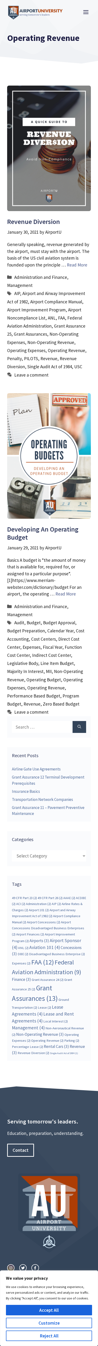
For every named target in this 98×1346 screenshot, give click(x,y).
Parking (71, 1040)
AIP (17, 293)
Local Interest (55, 1021)
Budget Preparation (26, 631)
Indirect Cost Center (51, 655)
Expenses (31, 647)
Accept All (49, 1310)
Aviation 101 (44, 947)
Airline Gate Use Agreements (36, 769)
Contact (21, 1150)
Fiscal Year (52, 647)
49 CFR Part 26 (50, 898)
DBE (23, 954)
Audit (19, 622)
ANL (52, 318)
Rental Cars (56, 1046)
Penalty (14, 358)
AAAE (69, 898)
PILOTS (31, 358)
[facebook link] (35, 1268)
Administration (38, 904)
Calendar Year (60, 631)
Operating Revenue (66, 350)
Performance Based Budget (33, 696)
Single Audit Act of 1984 (49, 366)
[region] (49, 1308)
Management (20, 285)
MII (49, 671)
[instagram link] (11, 1268)
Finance (21, 979)
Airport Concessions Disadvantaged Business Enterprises (48, 928)
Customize (49, 1323)
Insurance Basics (26, 791)
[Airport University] (37, 12)
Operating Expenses (26, 350)
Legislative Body (22, 663)
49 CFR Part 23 (24, 898)
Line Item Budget (57, 663)
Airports (39, 940)
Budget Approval (59, 622)
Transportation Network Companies (42, 799)
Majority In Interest (25, 671)
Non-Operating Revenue (50, 342)
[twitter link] (23, 1268)
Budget (34, 622)
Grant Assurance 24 (48, 980)
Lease (44, 1007)
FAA (61, 318)
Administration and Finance (40, 277)
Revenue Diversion (33, 221)
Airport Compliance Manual (56, 302)
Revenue (48, 358)
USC (78, 366)
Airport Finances (30, 934)
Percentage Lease (27, 1047)
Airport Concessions (43, 922)
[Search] (79, 727)
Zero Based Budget (61, 704)
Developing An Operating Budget (42, 533)
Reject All (49, 1336)
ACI (20, 904)
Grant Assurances (30, 334)
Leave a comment (31, 375)
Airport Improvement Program (36, 310)
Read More (77, 265)
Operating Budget (43, 680)
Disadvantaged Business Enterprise (57, 954)
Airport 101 (39, 910)
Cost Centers (43, 639)
